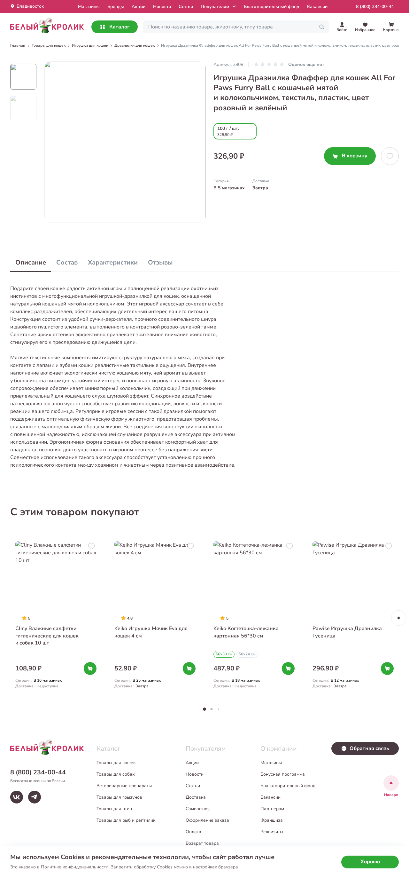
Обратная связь (369, 748)
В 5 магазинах (229, 188)
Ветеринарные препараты (124, 786)
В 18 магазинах (246, 680)
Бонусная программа (282, 774)
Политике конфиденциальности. (75, 867)
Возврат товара (202, 843)
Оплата (193, 832)
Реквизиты (271, 832)
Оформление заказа (207, 820)
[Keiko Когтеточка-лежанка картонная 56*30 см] (254, 618)
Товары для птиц (114, 809)
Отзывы (160, 262)
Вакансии (317, 7)
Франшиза (271, 820)
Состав (67, 262)
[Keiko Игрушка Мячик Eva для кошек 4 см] (155, 618)
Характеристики (113, 262)
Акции (138, 7)
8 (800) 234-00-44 (375, 7)
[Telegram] (34, 797)
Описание (30, 262)
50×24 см (247, 654)
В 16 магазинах (48, 680)
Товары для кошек (115, 763)
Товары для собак (115, 774)
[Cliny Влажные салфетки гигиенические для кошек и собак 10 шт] (56, 618)
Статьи (186, 7)
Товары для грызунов (119, 797)
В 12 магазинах (345, 680)
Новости (162, 7)
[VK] (16, 797)
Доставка (196, 797)
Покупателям (215, 7)
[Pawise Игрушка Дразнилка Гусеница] (353, 618)
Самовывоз (198, 809)
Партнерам (272, 809)
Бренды (115, 7)
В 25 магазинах (147, 680)
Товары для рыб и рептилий (126, 820)
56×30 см (224, 654)
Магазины (271, 763)
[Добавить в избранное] (390, 156)
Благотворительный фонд (271, 7)
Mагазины (89, 7)
